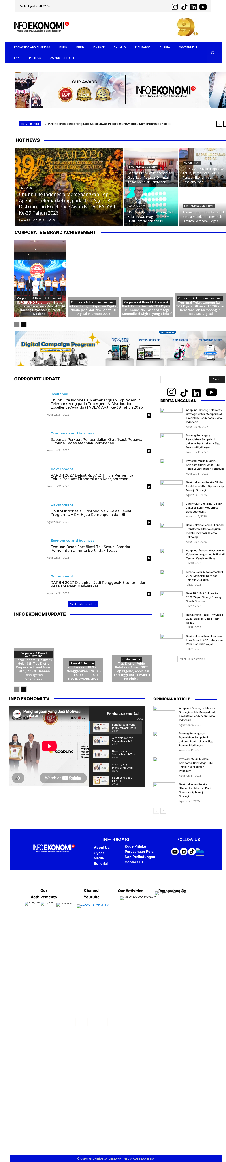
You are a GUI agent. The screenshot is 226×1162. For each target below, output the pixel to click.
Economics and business (143, 167)
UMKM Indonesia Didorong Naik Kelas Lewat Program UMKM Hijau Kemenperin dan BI (91, 513)
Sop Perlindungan (140, 856)
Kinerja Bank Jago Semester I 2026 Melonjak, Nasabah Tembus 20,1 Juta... (204, 575)
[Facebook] (79, 1022)
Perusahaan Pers (139, 851)
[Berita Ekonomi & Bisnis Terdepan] (54, 848)
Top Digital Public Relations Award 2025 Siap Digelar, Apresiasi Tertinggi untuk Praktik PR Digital (131, 670)
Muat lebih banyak (81, 604)
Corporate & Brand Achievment (39, 298)
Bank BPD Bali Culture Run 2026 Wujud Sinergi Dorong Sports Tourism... (203, 597)
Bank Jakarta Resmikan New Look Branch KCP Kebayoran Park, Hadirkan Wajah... (204, 640)
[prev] (219, 124)
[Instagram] (91, 1022)
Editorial (101, 863)
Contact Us (134, 862)
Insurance (27, 188)
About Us (102, 847)
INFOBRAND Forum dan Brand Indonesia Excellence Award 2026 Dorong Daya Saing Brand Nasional (40, 308)
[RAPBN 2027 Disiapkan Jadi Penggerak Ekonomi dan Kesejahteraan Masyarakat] (30, 580)
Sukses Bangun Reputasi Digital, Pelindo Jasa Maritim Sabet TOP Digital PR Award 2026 (93, 310)
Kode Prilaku (135, 846)
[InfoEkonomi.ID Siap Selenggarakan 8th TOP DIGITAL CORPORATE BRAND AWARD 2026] (83, 652)
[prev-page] (17, 324)
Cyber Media (99, 855)
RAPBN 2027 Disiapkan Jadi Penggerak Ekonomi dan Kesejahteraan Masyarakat (98, 584)
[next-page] (24, 324)
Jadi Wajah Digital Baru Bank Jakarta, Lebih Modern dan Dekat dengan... (204, 507)
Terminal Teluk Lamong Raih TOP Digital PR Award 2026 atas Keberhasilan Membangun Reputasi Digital (200, 308)
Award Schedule (82, 663)
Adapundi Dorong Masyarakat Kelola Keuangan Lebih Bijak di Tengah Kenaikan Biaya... (205, 554)
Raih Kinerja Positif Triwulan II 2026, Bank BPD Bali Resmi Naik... (204, 618)
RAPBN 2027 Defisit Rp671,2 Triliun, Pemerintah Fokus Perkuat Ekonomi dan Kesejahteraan (93, 477)
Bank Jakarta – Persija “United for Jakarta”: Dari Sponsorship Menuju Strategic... (205, 486)
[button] (212, 52)
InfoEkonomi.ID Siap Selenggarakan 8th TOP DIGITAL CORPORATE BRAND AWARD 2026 (83, 672)
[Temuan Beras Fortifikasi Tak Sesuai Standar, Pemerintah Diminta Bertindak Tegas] (30, 544)
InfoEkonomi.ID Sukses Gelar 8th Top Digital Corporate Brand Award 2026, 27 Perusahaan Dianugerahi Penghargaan (34, 669)
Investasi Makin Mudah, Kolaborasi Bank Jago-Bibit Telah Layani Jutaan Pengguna (205, 464)
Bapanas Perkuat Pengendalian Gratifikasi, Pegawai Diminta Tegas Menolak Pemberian (97, 441)
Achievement (131, 659)
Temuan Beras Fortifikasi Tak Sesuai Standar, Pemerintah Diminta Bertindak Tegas (105, 123)
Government (192, 163)
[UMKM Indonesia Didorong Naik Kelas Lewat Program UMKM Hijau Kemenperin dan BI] (151, 206)
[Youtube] (103, 1022)
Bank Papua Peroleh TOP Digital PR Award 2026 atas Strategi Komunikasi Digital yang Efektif (147, 310)
